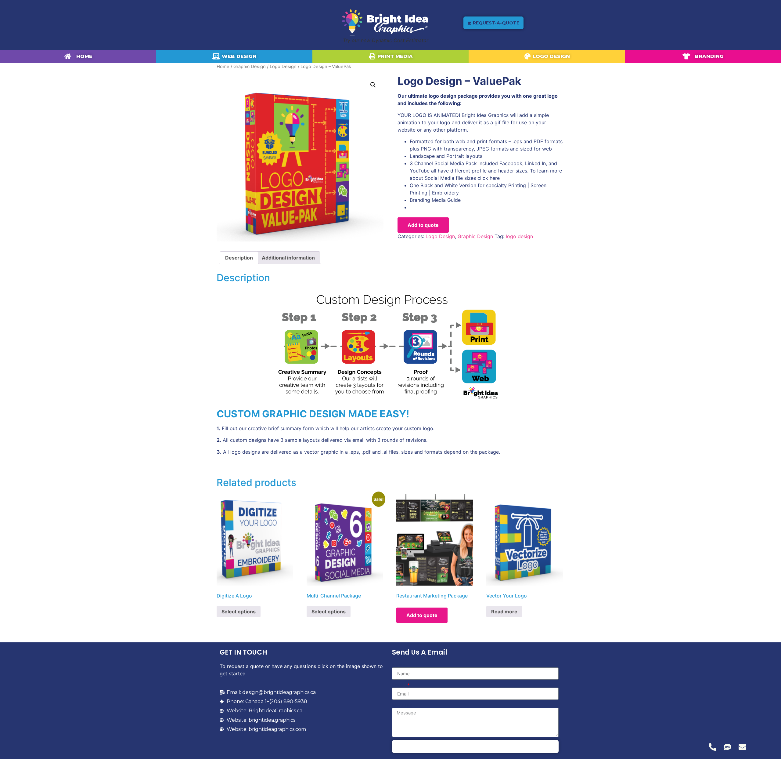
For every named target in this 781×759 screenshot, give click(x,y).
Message (402, 705)
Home (223, 66)
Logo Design (283, 66)
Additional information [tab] (288, 258)
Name (398, 665)
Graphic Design (249, 66)
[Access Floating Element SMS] (727, 746)
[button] (373, 84)
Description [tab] (239, 258)
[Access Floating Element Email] (742, 746)
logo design (519, 236)
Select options (238, 611)
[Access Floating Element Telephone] (712, 746)
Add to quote (423, 225)
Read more (504, 611)
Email (399, 685)
